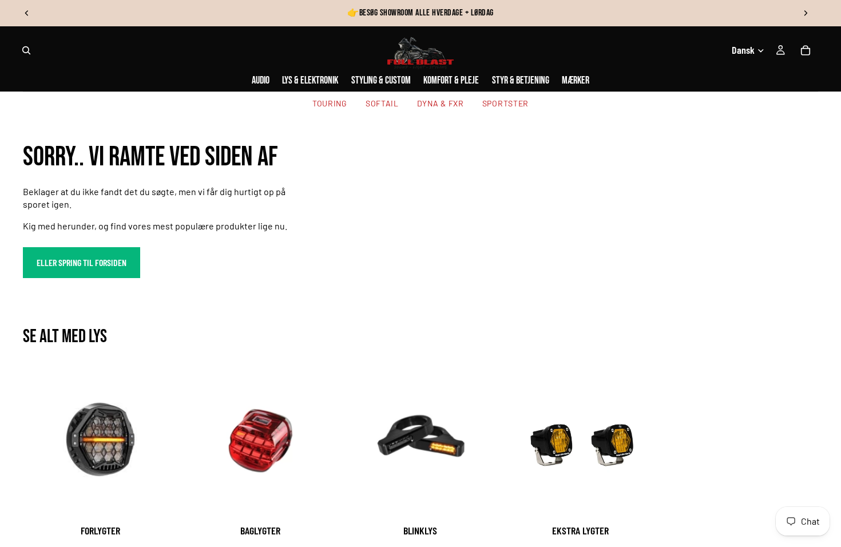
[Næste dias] (805, 13)
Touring (329, 103)
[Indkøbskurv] (805, 50)
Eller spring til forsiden (81, 262)
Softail (382, 103)
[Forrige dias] (26, 13)
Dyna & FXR (440, 103)
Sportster (505, 103)
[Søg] (26, 50)
